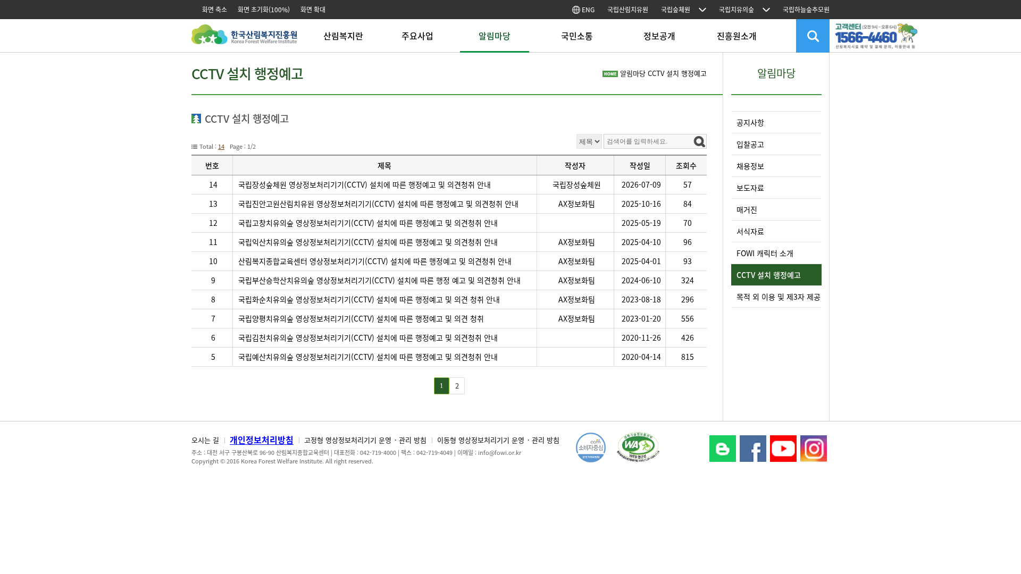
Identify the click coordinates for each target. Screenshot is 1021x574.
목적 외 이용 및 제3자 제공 (779, 296)
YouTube (783, 448)
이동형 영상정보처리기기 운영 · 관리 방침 (498, 440)
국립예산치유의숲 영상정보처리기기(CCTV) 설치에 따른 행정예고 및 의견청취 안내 (368, 356)
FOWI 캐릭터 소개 (765, 253)
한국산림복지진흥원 (244, 39)
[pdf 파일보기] (638, 446)
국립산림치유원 (627, 9)
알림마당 (494, 35)
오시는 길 (205, 440)
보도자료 (750, 187)
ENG (587, 9)
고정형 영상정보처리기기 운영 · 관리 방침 (365, 440)
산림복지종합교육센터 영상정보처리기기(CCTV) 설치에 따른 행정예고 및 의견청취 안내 (375, 261)
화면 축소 (214, 9)
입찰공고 (750, 144)
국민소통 (577, 35)
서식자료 (750, 231)
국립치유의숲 (736, 9)
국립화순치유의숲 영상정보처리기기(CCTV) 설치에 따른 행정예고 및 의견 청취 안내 (369, 299)
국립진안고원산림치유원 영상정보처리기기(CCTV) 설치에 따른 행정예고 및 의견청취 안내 (378, 203)
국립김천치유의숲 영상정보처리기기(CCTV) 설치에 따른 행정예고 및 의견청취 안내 (369, 337)
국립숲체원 (675, 9)
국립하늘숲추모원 (806, 9)
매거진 (747, 209)
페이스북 (753, 448)
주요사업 (417, 35)
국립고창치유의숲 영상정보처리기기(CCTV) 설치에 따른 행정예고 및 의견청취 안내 (368, 222)
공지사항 (750, 122)
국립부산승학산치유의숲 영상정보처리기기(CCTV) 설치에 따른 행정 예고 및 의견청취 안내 (379, 280)
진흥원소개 (737, 35)
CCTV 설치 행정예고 (769, 274)
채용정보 (750, 166)
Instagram (813, 448)
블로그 (722, 448)
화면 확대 (312, 9)
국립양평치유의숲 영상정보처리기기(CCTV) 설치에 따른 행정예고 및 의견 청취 (361, 318)
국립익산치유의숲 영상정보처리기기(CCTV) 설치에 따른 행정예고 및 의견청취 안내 (369, 242)
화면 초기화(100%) (264, 9)
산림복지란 (343, 35)
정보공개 (659, 35)
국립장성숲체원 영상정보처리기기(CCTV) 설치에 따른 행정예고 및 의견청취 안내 (364, 184)
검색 (813, 36)
